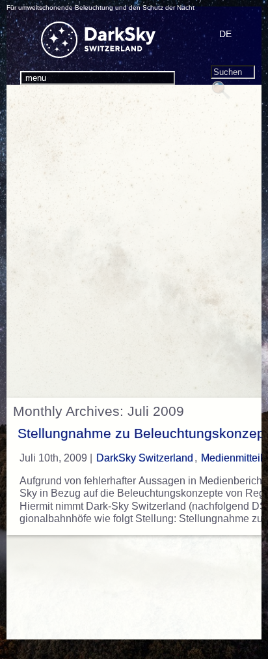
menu (35, 78)
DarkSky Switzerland (144, 457)
